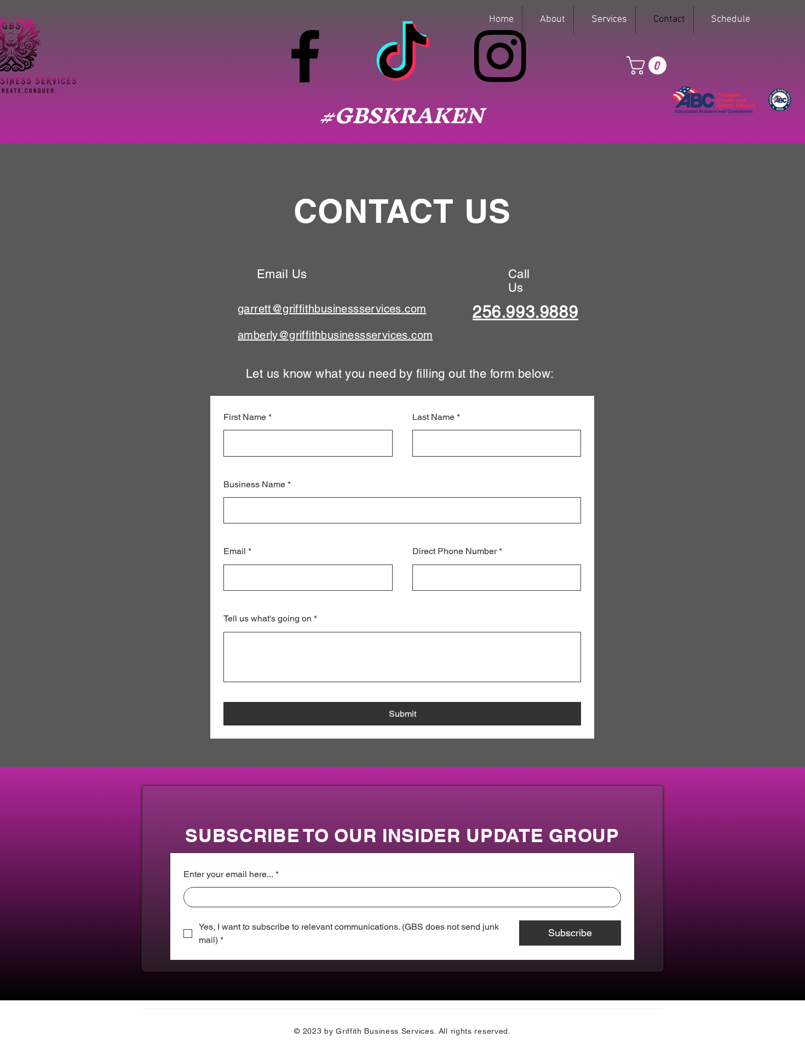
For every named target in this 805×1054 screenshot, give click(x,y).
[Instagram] (500, 56)
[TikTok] (402, 56)
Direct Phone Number (457, 551)
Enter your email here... (231, 874)
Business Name (257, 484)
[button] (648, 65)
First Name (247, 417)
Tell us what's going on (270, 618)
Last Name (436, 417)
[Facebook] (305, 56)
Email (237, 551)
